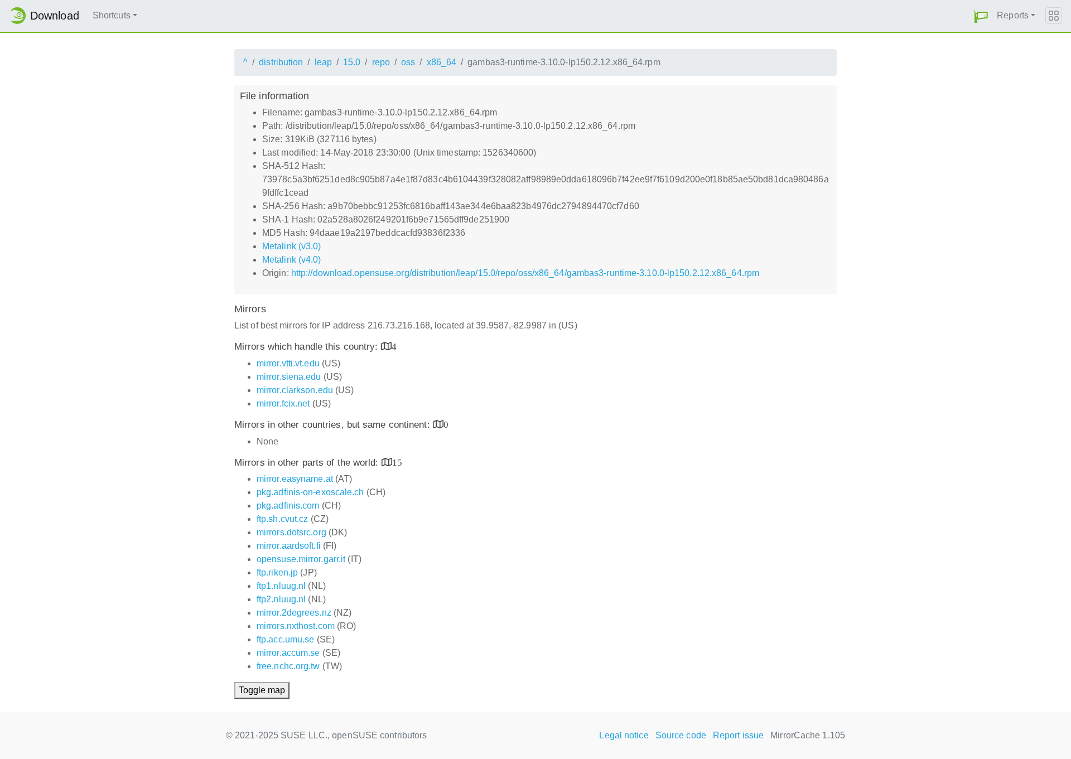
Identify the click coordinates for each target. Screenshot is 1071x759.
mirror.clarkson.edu (295, 390)
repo (381, 62)
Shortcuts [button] (112, 15)
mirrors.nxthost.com (296, 626)
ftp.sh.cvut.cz (282, 519)
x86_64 (442, 62)
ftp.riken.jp (277, 572)
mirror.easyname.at (295, 479)
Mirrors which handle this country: (307, 346)
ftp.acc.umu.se (285, 639)
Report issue (738, 735)
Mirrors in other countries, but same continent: (333, 424)
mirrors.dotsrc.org (291, 532)
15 (397, 462)
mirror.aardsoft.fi (289, 545)
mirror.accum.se (288, 653)
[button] (981, 15)
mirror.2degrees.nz (294, 612)
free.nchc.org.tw (288, 666)
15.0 (351, 62)
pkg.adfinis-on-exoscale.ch (310, 492)
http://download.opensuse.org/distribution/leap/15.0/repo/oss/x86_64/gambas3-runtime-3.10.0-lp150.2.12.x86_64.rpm (525, 273)
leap (323, 62)
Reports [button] (1013, 15)
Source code (680, 735)
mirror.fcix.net (283, 403)
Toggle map (262, 690)
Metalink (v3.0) (291, 246)
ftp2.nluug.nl (281, 599)
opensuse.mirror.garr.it (301, 559)
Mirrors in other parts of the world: (308, 462)
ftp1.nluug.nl (281, 586)
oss (408, 62)
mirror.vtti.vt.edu (288, 363)
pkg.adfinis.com (288, 505)
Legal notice (623, 735)
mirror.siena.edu (289, 376)
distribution (281, 62)
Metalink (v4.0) (291, 259)
